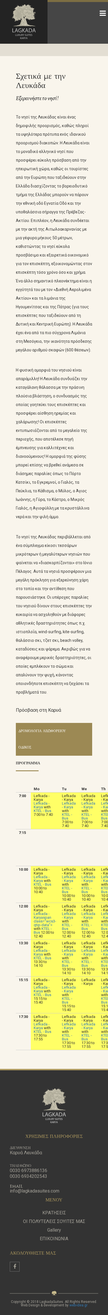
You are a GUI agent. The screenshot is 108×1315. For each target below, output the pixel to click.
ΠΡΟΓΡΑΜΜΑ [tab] (28, 763)
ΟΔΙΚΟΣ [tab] (24, 747)
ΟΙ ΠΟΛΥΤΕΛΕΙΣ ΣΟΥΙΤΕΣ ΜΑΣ (54, 1221)
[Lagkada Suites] (24, 22)
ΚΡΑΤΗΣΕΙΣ (54, 1213)
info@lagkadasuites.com (34, 1191)
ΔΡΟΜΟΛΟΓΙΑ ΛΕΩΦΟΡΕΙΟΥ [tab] (42, 731)
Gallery (54, 1230)
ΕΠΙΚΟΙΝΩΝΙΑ (54, 1238)
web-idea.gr (78, 1305)
